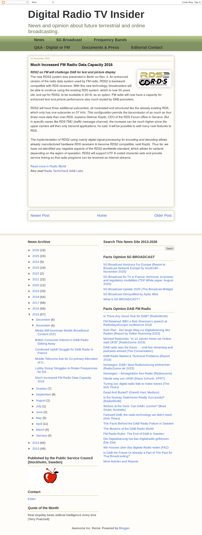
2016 (36, 308)
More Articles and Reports (120, 461)
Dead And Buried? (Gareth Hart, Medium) (131, 392)
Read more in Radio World (48, 166)
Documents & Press (100, 47)
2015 (36, 314)
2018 (36, 297)
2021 (36, 279)
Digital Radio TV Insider (86, 14)
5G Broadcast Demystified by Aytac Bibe (130, 294)
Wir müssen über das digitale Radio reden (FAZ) (136, 447)
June (40, 412)
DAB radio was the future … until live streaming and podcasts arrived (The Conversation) (138, 349)
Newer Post (39, 215)
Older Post (163, 215)
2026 (36, 250)
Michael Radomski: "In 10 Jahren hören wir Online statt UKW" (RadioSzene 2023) (137, 340)
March (40, 429)
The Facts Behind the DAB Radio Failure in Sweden (138, 423)
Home (102, 215)
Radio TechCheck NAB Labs (63, 171)
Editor (32, 499)
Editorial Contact (147, 47)
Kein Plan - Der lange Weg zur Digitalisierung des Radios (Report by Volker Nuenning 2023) (136, 331)
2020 (36, 285)
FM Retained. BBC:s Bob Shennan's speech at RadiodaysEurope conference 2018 (135, 323)
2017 (36, 302)
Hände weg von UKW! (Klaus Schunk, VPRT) (134, 378)
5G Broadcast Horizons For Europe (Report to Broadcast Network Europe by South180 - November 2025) (134, 268)
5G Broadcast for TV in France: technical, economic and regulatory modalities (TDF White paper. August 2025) (138, 280)
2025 (36, 256)
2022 (36, 273)
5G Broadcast (69, 40)
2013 (36, 448)
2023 (36, 267)
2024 (36, 261)
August (41, 400)
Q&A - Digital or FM (52, 47)
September (44, 394)
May (39, 418)
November (43, 325)
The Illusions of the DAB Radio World (128, 428)
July (39, 406)
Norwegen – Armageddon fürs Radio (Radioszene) (137, 373)
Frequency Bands (110, 40)
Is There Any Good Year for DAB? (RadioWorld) (135, 316)
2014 (36, 442)
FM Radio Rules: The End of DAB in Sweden (133, 433)
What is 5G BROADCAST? (121, 299)
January (42, 435)
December (43, 319)
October (42, 388)
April (39, 423)
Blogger (124, 528)
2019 (36, 291)
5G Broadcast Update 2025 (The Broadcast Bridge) (138, 289)
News (39, 40)
